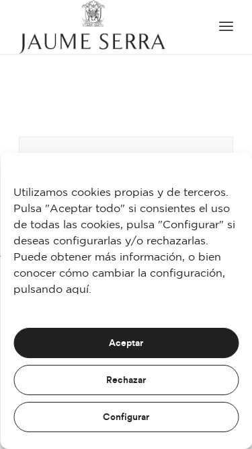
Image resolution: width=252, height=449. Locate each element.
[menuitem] (226, 27)
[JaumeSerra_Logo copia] (104, 27)
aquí (77, 290)
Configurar (126, 417)
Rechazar (126, 380)
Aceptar (126, 343)
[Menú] (226, 27)
